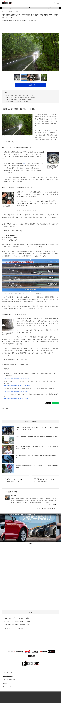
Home (30, 8)
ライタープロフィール (9, 687)
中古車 (10, 8)
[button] (60, 8)
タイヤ (50, 130)
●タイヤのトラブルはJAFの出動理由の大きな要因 (20, 97)
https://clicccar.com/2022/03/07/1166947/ (17, 391)
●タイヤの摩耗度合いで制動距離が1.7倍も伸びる (19, 99)
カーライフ (51, 8)
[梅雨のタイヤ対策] (30, 275)
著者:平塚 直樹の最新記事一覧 (46, 508)
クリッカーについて (8, 672)
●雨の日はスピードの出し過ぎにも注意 (16, 101)
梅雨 (7, 408)
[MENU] (58, 3)
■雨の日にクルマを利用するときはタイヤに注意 (19, 95)
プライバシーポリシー (9, 679)
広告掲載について (7, 676)
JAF (23, 163)
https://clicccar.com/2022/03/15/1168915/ (17, 386)
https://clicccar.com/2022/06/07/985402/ (16, 378)
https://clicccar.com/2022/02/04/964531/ (16, 399)
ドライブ (16, 11)
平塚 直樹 (33, 20)
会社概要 (5, 683)
